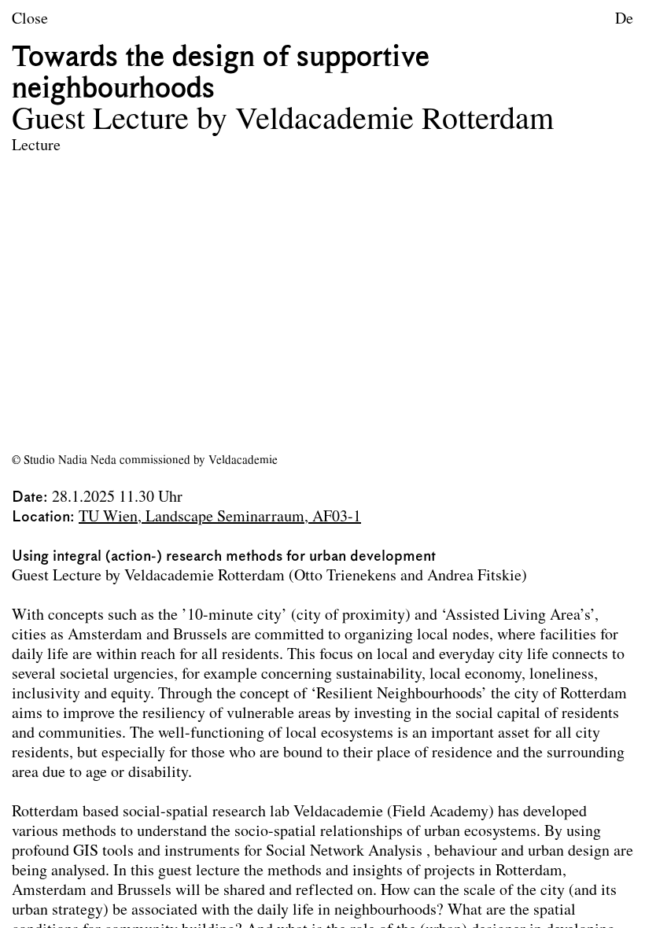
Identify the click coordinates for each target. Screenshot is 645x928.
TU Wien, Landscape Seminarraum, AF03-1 (220, 517)
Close (30, 19)
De (624, 19)
